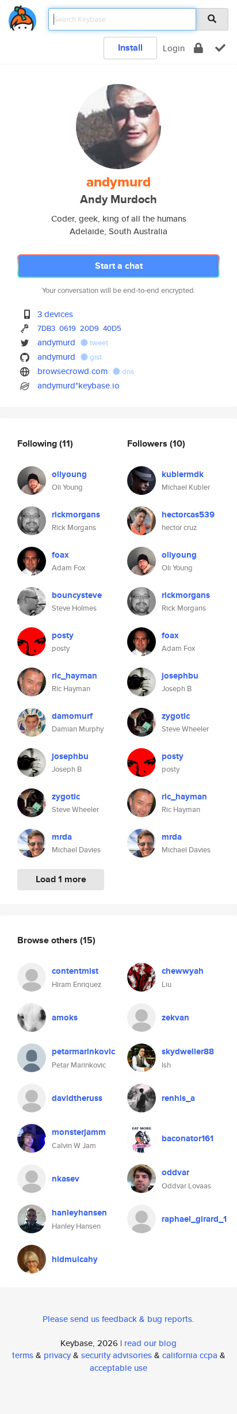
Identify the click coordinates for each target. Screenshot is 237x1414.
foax (60, 554)
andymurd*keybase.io (78, 385)
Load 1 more (61, 879)
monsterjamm (79, 1132)
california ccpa (189, 1355)
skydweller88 (188, 1051)
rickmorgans (76, 514)
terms (22, 1355)
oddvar (175, 1172)
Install (130, 47)
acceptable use (118, 1368)
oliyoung (69, 474)
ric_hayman (74, 675)
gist (95, 357)
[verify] (220, 48)
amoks (65, 1017)
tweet (98, 342)
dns (127, 371)
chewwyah (183, 971)
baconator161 (187, 1138)
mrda (62, 836)
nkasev (65, 1178)
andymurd (56, 342)
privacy (57, 1355)
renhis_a (178, 1098)
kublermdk (183, 474)
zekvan (175, 1017)
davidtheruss (77, 1098)
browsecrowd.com (72, 371)
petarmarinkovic (83, 1051)
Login (174, 48)
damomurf (72, 716)
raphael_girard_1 (194, 1219)
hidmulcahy (75, 1259)
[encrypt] (198, 48)
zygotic (66, 796)
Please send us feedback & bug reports (117, 1319)
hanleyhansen (79, 1212)
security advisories (116, 1355)
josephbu (70, 756)
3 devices (55, 314)
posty (63, 635)
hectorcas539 (188, 514)
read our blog (150, 1343)
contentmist (75, 971)
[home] (22, 15)
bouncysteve (77, 595)
